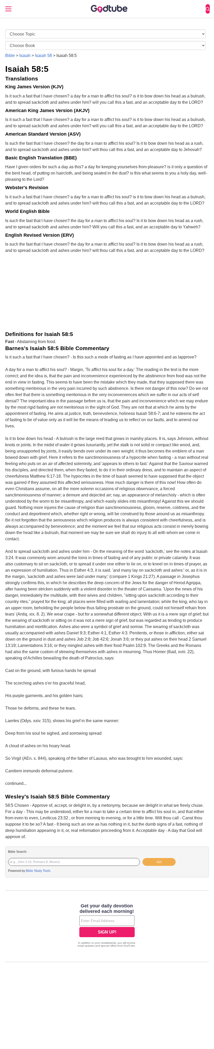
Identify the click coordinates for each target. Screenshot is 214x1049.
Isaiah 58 (43, 55)
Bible (10, 55)
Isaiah (25, 55)
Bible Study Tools (38, 871)
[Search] (208, 9)
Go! (159, 862)
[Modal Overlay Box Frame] (107, 926)
